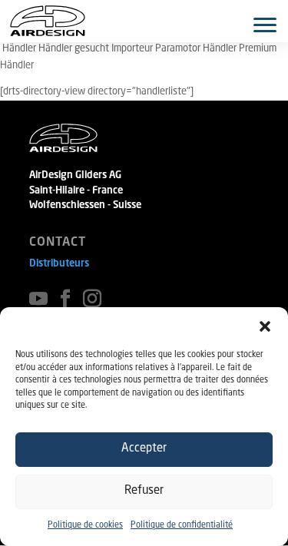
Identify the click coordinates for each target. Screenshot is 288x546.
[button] (265, 326)
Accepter (144, 449)
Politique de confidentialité (182, 525)
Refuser (144, 491)
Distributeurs (59, 264)
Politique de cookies (85, 525)
